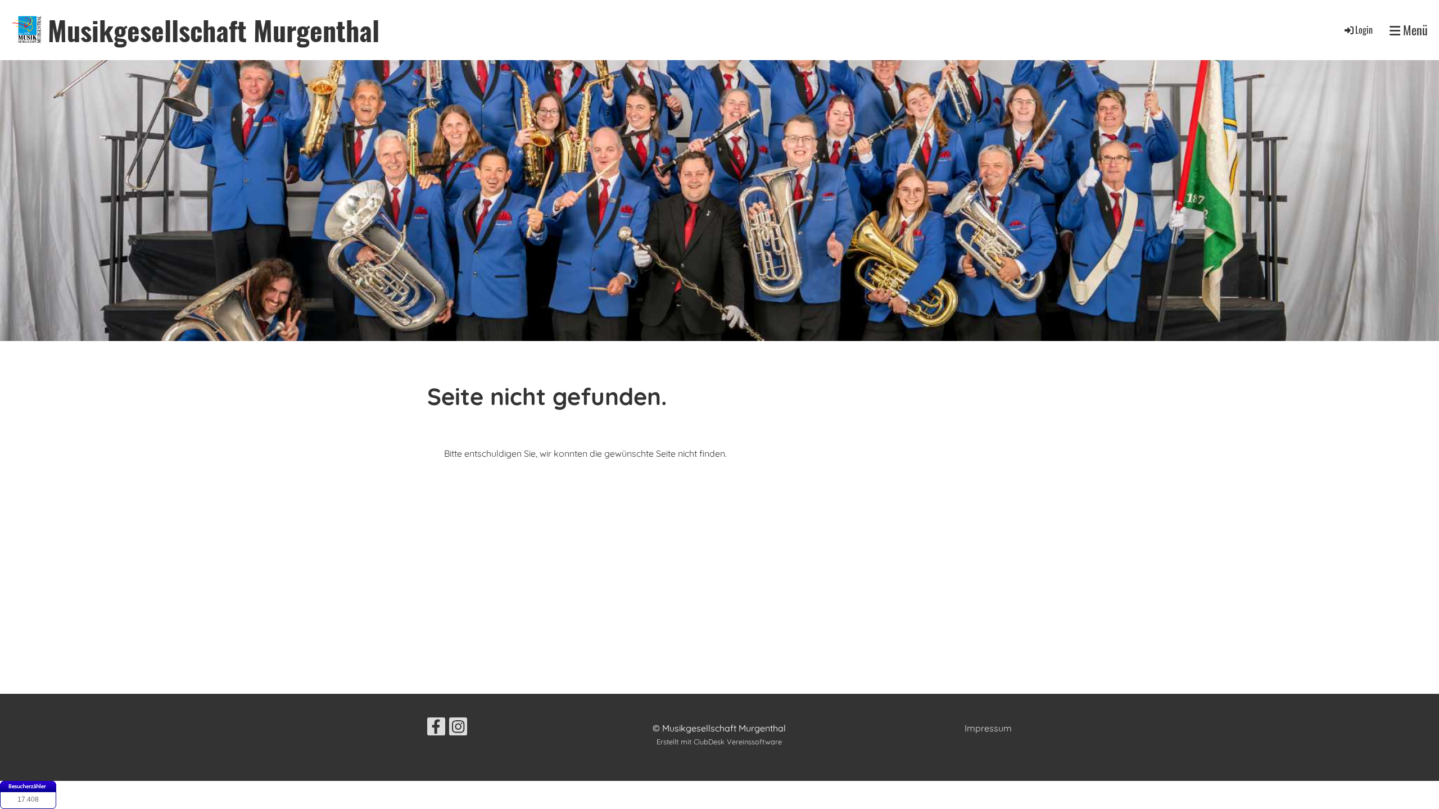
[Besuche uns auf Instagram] (458, 728)
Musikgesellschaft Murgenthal (213, 30)
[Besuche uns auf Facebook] (436, 728)
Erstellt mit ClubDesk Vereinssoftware (719, 741)
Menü (1414, 30)
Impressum (988, 728)
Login (1364, 30)
